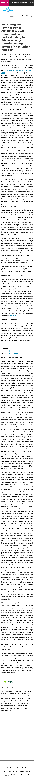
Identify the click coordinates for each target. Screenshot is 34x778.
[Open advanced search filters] (26, 16)
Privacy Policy (26, 775)
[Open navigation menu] (3, 16)
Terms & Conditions (25, 771)
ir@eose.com (12, 351)
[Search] (22, 16)
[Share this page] (31, 16)
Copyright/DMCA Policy (11, 775)
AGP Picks (4, 3)
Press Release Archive (20, 767)
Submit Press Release (10, 771)
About (9, 767)
